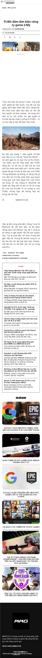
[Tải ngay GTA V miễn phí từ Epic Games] (21, 512)
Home (4, 8)
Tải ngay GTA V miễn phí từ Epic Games (21, 527)
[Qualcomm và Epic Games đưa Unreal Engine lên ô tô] (21, 445)
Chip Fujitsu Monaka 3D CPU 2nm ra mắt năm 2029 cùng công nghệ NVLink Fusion (20, 273)
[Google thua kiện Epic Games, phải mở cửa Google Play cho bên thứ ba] (21, 413)
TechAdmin (9, 33)
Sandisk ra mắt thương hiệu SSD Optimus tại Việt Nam (17, 354)
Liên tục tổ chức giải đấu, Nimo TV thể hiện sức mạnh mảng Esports (21, 594)
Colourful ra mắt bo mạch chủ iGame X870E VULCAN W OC (20, 331)
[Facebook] (4, 37)
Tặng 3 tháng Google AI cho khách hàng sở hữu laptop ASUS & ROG (19, 297)
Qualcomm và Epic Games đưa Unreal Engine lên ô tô (21, 461)
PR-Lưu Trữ (12, 8)
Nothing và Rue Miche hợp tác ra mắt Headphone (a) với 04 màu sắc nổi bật (20, 370)
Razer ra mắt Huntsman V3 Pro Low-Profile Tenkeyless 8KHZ (20, 381)
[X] (9, 37)
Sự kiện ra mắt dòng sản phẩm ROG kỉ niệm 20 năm (20, 285)
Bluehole (11, 253)
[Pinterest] (15, 37)
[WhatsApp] (20, 37)
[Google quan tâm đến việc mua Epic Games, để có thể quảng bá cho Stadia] (21, 478)
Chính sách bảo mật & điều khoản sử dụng (17, 653)
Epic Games (20, 253)
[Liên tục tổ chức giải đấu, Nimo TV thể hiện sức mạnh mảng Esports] (21, 578)
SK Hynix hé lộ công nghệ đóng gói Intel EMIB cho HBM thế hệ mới (19, 343)
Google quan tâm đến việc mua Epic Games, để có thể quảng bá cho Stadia (21, 495)
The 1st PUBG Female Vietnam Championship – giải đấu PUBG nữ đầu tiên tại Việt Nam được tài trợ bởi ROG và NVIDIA (21, 560)
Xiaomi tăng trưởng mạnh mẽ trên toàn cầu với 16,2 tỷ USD (20, 320)
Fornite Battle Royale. (11, 255)
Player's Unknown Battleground (14, 258)
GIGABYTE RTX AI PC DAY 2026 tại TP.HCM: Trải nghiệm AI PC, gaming (19, 308)
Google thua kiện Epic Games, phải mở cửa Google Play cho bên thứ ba (21, 429)
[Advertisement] (21, 77)
